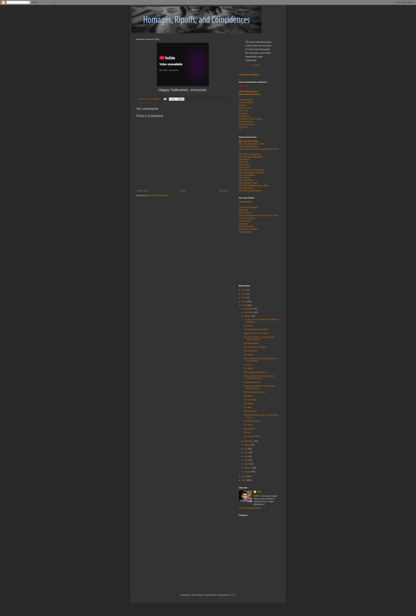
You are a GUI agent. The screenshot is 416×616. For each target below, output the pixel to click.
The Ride (248, 407)
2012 (244, 305)
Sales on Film (245, 221)
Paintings (243, 113)
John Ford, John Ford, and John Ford (258, 149)
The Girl (247, 432)
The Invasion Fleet (252, 436)
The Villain (248, 425)
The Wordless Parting (250, 190)
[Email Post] (165, 99)
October (248, 316)
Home (183, 191)
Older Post (223, 191)
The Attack (244, 159)
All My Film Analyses (248, 91)
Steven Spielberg (246, 124)
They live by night (246, 226)
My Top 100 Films (248, 141)
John (259, 492)
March (247, 464)
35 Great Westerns (248, 146)
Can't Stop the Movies (248, 207)
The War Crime (250, 411)
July (246, 449)
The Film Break (247, 175)
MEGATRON (249, 429)
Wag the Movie (245, 232)
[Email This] (170, 99)
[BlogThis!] (173, 99)
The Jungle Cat (250, 351)
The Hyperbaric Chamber (255, 347)
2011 (244, 476)
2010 (244, 480)
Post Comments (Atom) (159, 195)
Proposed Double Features (251, 119)
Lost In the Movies (247, 218)
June (246, 452)
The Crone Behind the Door (256, 329)
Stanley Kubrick (246, 121)
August (247, 445)
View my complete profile (250, 508)
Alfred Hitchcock (246, 100)
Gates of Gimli (245, 213)
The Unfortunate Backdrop (255, 372)
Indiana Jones (245, 108)
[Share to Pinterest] (182, 99)
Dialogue (243, 105)
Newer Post (142, 191)
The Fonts (248, 326)
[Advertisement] (259, 258)
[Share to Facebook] (179, 99)
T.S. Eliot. (256, 65)
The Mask (248, 396)
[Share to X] (176, 99)
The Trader (249, 355)
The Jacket (244, 177)
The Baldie (248, 368)
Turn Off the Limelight (248, 229)
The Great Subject (247, 215)
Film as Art (243, 210)
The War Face (246, 188)
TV (240, 130)
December (249, 309)
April (246, 460)
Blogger (232, 595)
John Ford (243, 111)
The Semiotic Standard (250, 156)
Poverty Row (244, 116)
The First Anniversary (250, 154)
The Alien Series (246, 102)
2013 (244, 301)
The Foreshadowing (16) (255, 392)
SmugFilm (243, 224)
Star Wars (243, 127)
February (248, 468)
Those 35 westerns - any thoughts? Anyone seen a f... (259, 338)
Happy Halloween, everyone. (256, 333)
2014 (244, 297)
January (248, 471)
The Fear (248, 365)
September (249, 441)
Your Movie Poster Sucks (267, 215)
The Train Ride (250, 400)
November (249, 312)
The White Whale (251, 343)
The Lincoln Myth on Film (252, 143)
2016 (244, 294)
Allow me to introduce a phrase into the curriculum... (259, 387)
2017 (244, 290)
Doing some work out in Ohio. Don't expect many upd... (259, 377)
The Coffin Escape (252, 421)
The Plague (249, 403)
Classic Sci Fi (245, 202)
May (246, 456)
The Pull (243, 162)
